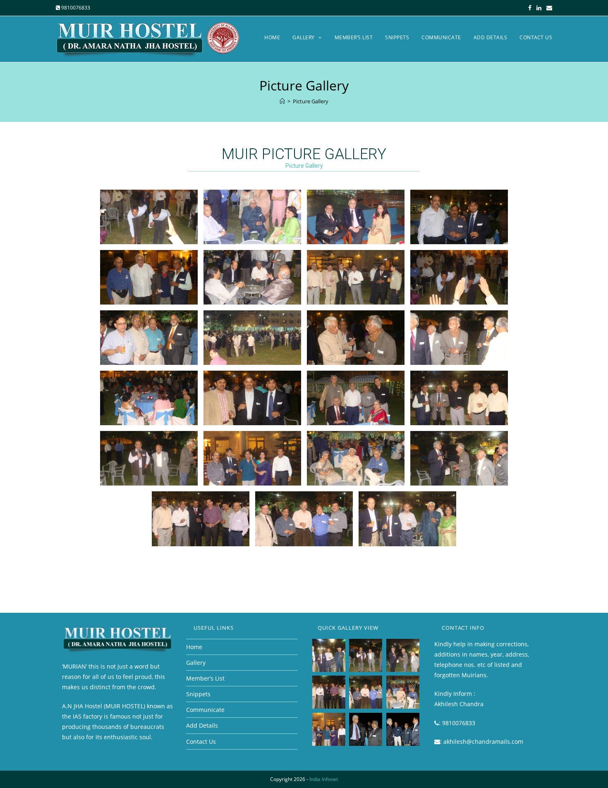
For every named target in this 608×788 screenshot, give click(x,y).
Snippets (198, 694)
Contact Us (201, 741)
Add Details (202, 725)
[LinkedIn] (539, 8)
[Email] (548, 8)
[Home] (282, 101)
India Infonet (323, 779)
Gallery (196, 663)
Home (194, 647)
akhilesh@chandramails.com (483, 741)
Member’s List (205, 678)
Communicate (205, 710)
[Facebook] (530, 8)
